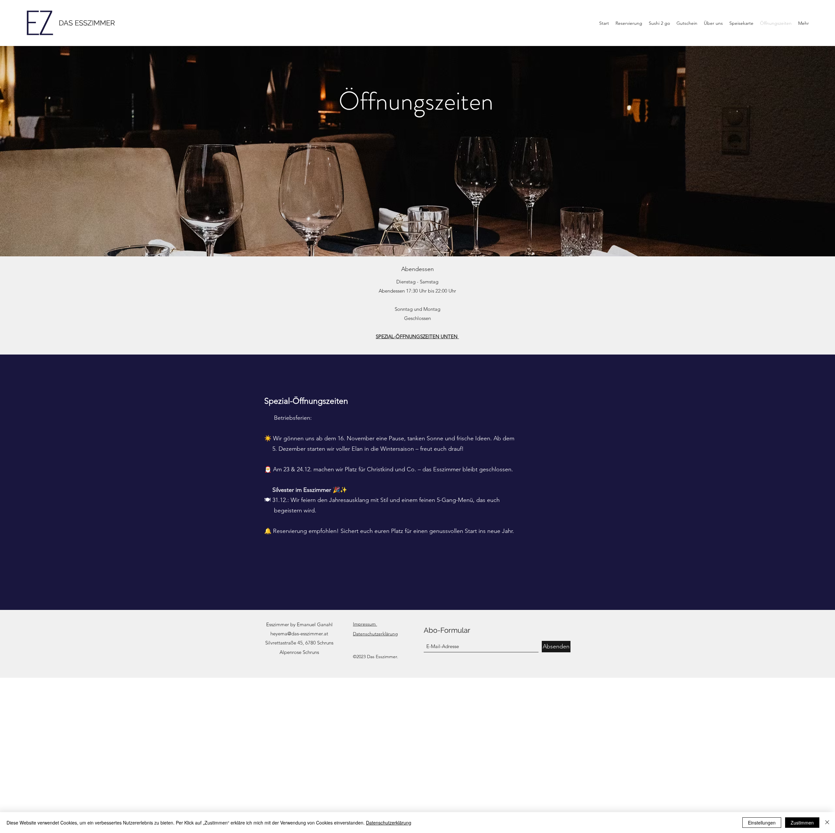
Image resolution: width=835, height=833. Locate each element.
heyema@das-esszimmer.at (299, 633)
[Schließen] (827, 822)
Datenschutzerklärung (388, 822)
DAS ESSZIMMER (87, 23)
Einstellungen (762, 822)
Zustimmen (802, 822)
